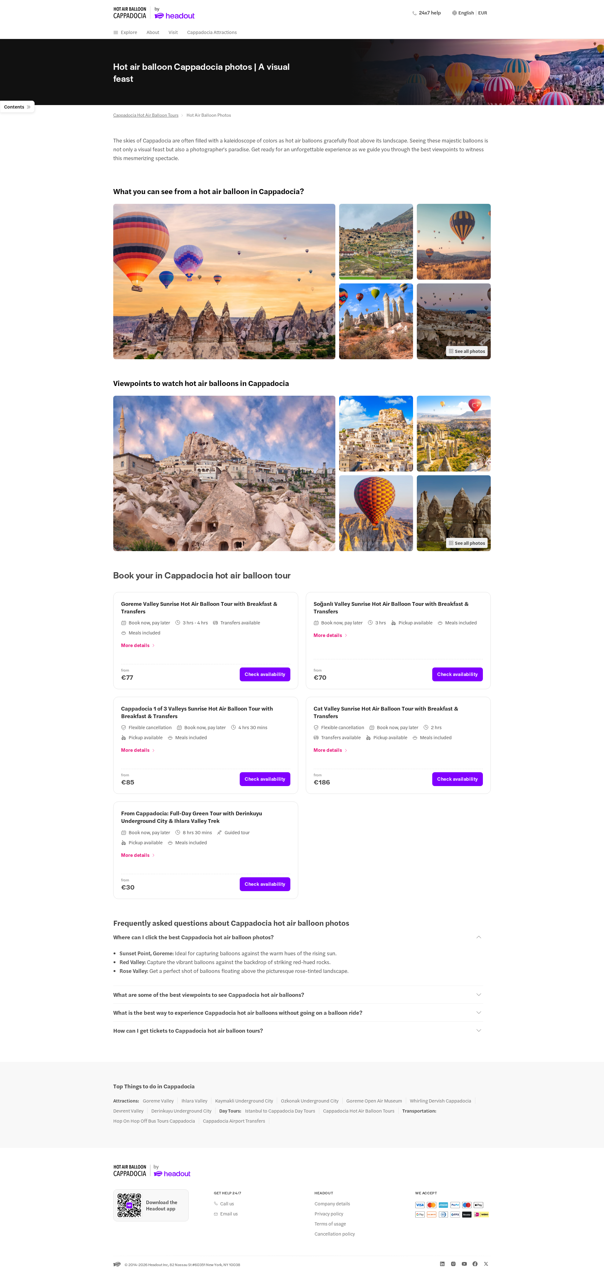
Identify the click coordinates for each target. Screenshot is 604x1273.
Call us (227, 1203)
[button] (224, 281)
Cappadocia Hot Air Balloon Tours (145, 114)
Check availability (265, 674)
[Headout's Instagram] (453, 1263)
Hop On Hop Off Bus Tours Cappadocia (154, 1121)
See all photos (470, 351)
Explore (129, 32)
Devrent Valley (128, 1111)
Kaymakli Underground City (244, 1100)
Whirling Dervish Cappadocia (440, 1100)
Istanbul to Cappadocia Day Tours (280, 1111)
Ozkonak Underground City (309, 1100)
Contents (14, 106)
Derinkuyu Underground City (181, 1111)
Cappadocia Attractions (212, 32)
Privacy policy (329, 1213)
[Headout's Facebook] (475, 1263)
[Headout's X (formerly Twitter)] (486, 1263)
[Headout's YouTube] (464, 1263)
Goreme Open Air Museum (374, 1100)
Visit (173, 32)
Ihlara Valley (194, 1100)
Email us (229, 1213)
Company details (332, 1203)
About (153, 32)
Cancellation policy (335, 1234)
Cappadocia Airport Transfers (234, 1121)
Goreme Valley (158, 1100)
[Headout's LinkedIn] (442, 1263)
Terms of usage (330, 1223)
